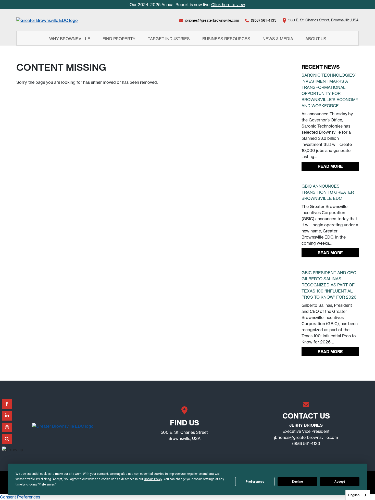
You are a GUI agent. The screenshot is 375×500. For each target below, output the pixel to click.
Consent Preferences (20, 496)
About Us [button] (316, 38)
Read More (330, 166)
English (353, 495)
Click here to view (228, 4)
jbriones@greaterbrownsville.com (212, 20)
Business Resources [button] (226, 38)
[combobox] (357, 495)
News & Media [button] (278, 38)
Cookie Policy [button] (153, 479)
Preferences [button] (47, 484)
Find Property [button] (119, 38)
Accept (339, 481)
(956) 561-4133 (264, 20)
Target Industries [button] (169, 38)
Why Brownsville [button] (70, 38)
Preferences (255, 481)
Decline (297, 481)
